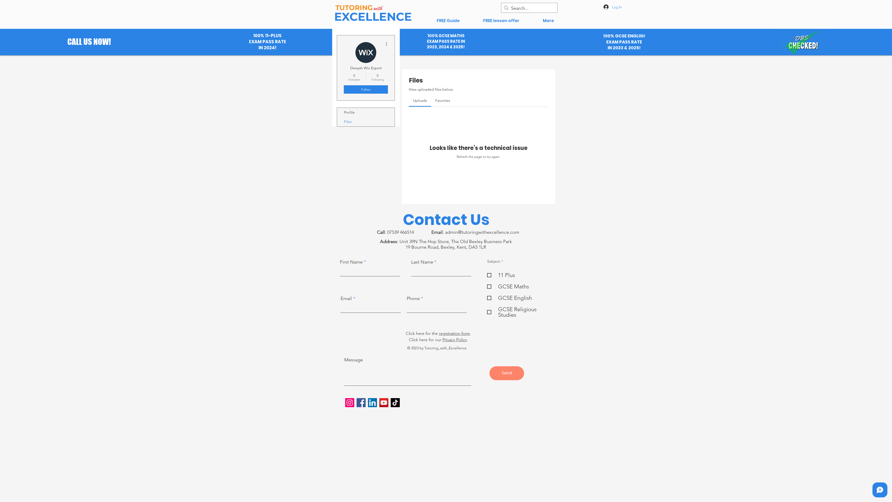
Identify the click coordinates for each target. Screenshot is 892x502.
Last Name (422, 262)
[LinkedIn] (372, 402)
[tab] (420, 101)
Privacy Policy (455, 339)
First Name (351, 262)
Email (346, 298)
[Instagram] (349, 402)
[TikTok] (395, 402)
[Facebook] (361, 402)
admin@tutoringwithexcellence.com (482, 232)
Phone (413, 298)
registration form (454, 333)
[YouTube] (383, 402)
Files (348, 121)
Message (353, 359)
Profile (349, 112)
